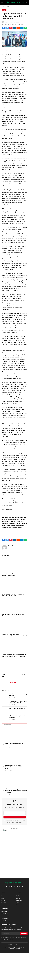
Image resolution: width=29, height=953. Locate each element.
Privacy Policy (14, 822)
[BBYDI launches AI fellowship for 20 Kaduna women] (14, 605)
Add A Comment (14, 682)
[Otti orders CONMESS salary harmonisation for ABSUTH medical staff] (14, 626)
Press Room (9, 22)
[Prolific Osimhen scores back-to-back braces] (5, 710)
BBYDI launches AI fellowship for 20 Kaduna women (15, 744)
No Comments (6, 24)
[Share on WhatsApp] (25, 28)
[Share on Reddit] (18, 28)
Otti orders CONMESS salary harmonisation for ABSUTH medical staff (14, 635)
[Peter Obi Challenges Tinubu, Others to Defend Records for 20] (5, 702)
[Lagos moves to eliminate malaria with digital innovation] (14, 39)
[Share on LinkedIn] (14, 28)
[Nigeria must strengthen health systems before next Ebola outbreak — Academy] (14, 646)
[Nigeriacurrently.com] (15, 2)
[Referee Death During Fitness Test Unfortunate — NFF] (5, 717)
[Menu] (2, 2)
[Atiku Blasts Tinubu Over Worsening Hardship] (5, 695)
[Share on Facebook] (3, 28)
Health (4, 10)
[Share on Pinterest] (10, 28)
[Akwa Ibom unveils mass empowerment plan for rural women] (14, 565)
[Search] (27, 2)
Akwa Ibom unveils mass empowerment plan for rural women (14, 574)
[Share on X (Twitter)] (7, 28)
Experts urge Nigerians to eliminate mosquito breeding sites (13, 594)
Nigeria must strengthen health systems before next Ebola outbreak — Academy (14, 655)
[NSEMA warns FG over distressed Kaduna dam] (14, 666)
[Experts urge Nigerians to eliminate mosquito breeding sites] (14, 585)
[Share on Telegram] (21, 28)
